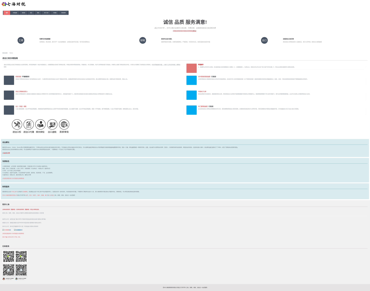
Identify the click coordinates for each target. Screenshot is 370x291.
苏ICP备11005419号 (8, 237)
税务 (38, 12)
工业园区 (51, 195)
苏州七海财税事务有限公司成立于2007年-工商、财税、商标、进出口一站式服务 (185, 287)
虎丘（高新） (32, 195)
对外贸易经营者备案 (204, 76)
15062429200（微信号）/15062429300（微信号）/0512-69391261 (20, 209)
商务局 (23, 12)
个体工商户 (14, 191)
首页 (7, 12)
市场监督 (15, 12)
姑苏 (27, 195)
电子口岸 (46, 12)
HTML (15, 237)
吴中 (38, 195)
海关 (31, 12)
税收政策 (63, 12)
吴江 (46, 195)
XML (19, 237)
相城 (42, 195)
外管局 (54, 12)
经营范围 (18, 76)
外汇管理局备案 (203, 106)
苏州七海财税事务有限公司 (9, 195)
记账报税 (24, 191)
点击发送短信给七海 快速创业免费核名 (13, 178)
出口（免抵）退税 (21, 106)
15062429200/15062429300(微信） (185, 31)
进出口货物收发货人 (22, 91)
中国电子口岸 (202, 91)
